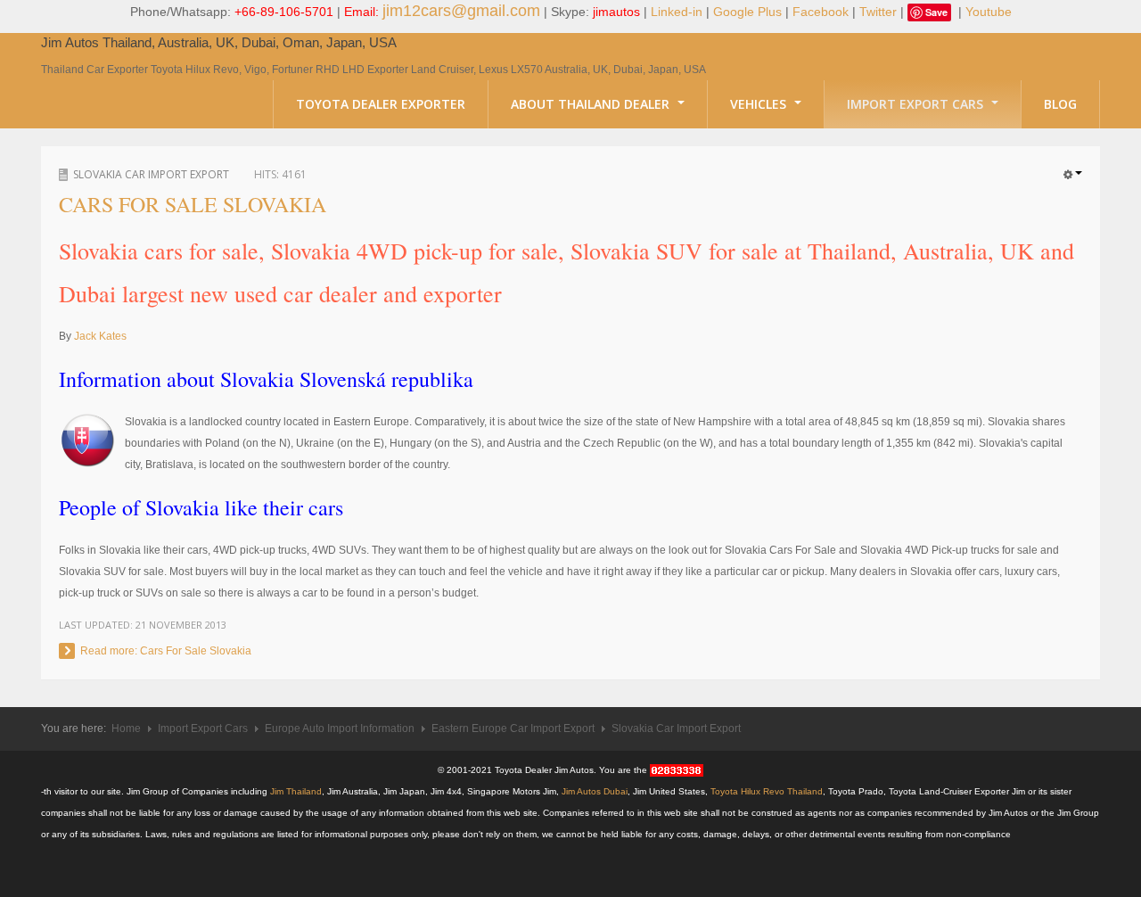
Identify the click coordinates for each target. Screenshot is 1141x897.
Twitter (878, 11)
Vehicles (760, 103)
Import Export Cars (917, 103)
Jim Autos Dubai (595, 791)
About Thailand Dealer (592, 103)
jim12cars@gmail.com (461, 11)
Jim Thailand (296, 791)
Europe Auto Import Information (340, 728)
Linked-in (676, 11)
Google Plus (747, 11)
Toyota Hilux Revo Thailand (766, 791)
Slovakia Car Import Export (151, 174)
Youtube (988, 11)
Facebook (820, 11)
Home (126, 728)
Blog (1060, 103)
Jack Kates (100, 336)
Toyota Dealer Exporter (380, 103)
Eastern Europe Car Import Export (513, 728)
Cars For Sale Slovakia (192, 204)
